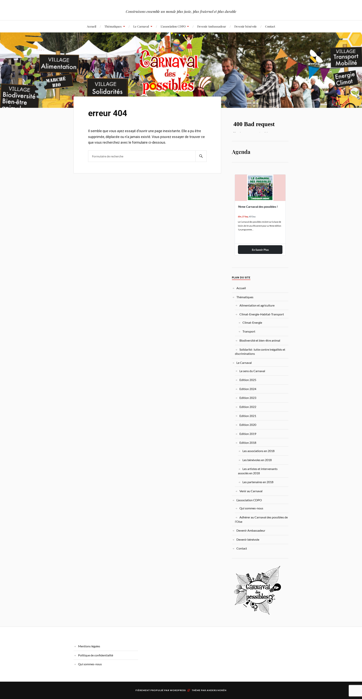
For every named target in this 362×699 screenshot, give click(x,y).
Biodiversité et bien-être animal (259, 340)
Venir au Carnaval (250, 491)
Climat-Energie (252, 322)
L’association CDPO (173, 26)
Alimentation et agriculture (257, 305)
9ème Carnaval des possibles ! (258, 206)
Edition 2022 (247, 407)
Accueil (91, 26)
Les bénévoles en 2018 (257, 460)
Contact (270, 26)
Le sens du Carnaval (252, 371)
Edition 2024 (247, 389)
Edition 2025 (247, 380)
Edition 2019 (247, 433)
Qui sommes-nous (251, 508)
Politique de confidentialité (95, 655)
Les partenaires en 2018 (257, 482)
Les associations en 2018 (258, 451)
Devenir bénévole (245, 26)
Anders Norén (216, 690)
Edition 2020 (247, 424)
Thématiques (113, 26)
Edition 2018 (247, 442)
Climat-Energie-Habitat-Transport (261, 314)
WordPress (178, 690)
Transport (248, 331)
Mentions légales (89, 646)
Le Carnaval (141, 26)
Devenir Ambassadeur (211, 26)
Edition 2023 (247, 397)
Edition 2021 (247, 416)
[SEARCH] (201, 156)
